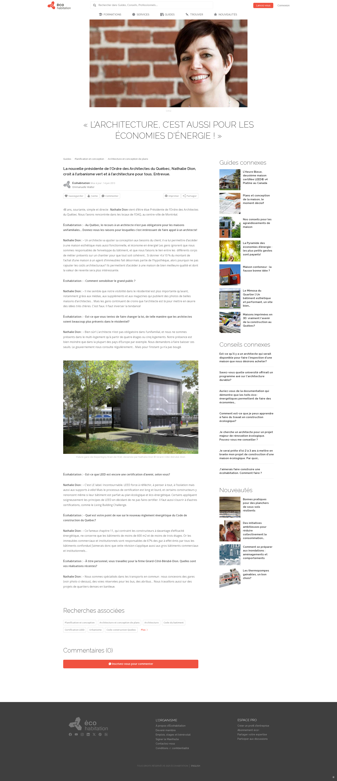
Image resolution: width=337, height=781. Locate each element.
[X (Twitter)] (94, 734)
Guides (67, 159)
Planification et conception (89, 159)
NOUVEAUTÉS (228, 14)
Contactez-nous (165, 743)
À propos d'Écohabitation (171, 725)
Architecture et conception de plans (128, 159)
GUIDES (170, 14)
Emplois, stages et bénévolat (173, 734)
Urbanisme (95, 629)
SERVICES (143, 14)
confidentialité (180, 748)
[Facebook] (70, 734)
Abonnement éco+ (248, 730)
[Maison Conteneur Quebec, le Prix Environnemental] (229, 284)
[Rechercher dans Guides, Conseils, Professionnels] (95, 5)
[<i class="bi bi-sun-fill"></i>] (333, 777)
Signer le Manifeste (167, 739)
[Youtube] (76, 734)
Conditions (162, 748)
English (195, 765)
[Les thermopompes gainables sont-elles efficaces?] (229, 588)
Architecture (151, 622)
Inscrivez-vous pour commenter (132, 664)
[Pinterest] (100, 734)
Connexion (283, 5)
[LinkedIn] (88, 734)
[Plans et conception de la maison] (229, 213)
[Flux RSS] (106, 734)
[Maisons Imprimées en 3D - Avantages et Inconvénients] (229, 332)
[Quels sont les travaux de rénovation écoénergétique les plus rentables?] (229, 260)
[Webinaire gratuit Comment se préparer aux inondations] (229, 564)
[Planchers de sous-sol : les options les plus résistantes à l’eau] (229, 516)
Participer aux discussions (252, 738)
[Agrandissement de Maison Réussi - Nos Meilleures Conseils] (229, 237)
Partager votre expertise (252, 734)
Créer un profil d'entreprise (253, 725)
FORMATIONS (112, 14)
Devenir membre (166, 730)
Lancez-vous (263, 5)
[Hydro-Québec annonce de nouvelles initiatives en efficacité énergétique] (229, 540)
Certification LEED (74, 629)
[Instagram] (82, 734)
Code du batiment (174, 622)
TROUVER (196, 14)
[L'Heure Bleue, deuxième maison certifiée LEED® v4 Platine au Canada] (229, 189)
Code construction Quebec (121, 629)
